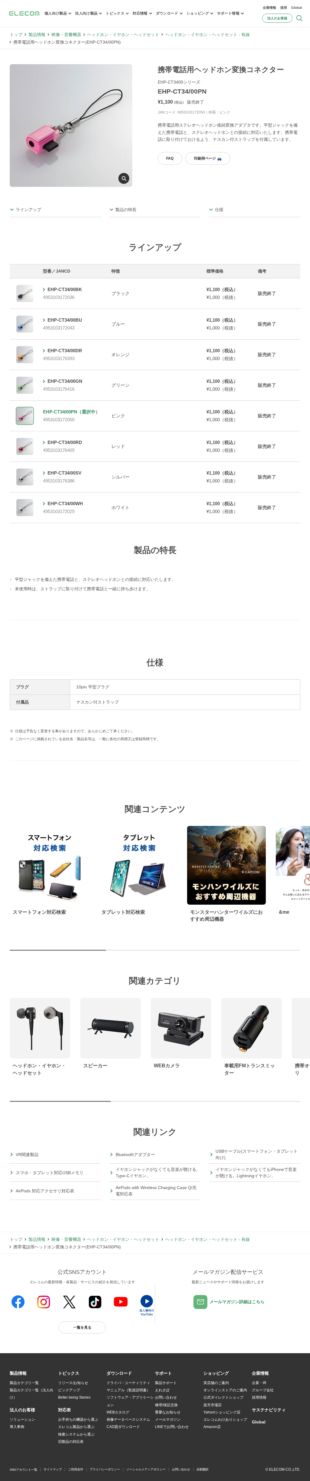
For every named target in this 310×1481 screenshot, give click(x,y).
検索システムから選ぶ (76, 1434)
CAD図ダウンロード (123, 1427)
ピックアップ (69, 1390)
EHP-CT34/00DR (65, 350)
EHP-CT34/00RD (65, 442)
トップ (16, 34)
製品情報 (36, 34)
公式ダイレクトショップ (223, 1397)
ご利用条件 (75, 1469)
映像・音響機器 (66, 34)
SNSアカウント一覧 (23, 1469)
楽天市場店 (212, 1405)
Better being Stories (74, 1397)
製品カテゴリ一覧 (24, 1383)
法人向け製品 (86, 13)
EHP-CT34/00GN (65, 381)
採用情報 (259, 1397)
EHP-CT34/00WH (65, 503)
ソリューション (22, 1419)
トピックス (115, 13)
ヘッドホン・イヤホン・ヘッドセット (123, 34)
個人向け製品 (56, 13)
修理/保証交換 (166, 1405)
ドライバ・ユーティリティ (128, 1383)
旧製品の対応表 (71, 1442)
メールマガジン (167, 1419)
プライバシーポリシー (105, 1469)
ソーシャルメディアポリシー (146, 1469)
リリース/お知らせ (73, 1383)
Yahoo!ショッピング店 (221, 1412)
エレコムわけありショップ (225, 1419)
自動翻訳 (202, 1469)
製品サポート (166, 1383)
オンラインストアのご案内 (225, 1390)
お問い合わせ (166, 1397)
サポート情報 (228, 13)
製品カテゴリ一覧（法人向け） (31, 1394)
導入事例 (17, 1427)
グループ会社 (263, 1390)
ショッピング (197, 13)
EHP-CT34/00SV (64, 472)
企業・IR (259, 1383)
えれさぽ (162, 1390)
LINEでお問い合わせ (172, 1427)
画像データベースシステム (128, 1419)
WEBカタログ (118, 1412)
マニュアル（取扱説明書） (128, 1390)
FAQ (169, 158)
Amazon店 (212, 1427)
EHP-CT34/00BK (65, 289)
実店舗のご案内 (216, 1383)
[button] (68, 1373)
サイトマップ (53, 1469)
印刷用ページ (205, 158)
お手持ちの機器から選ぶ (78, 1419)
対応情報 (140, 13)
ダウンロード (167, 13)
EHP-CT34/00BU (65, 320)
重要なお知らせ (167, 1412)
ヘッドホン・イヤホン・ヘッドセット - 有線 (207, 34)
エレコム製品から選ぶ (76, 1427)
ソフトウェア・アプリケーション (130, 1401)
